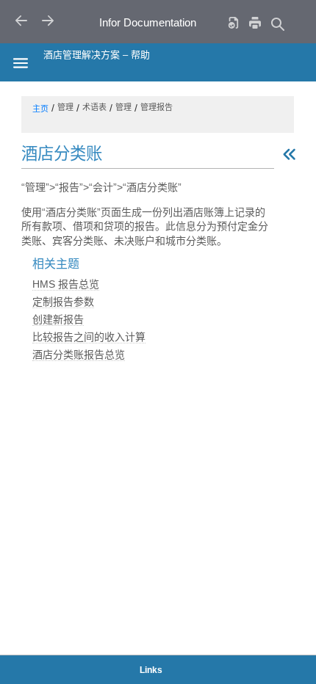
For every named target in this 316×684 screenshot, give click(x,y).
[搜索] (277, 24)
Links (151, 670)
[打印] (255, 22)
